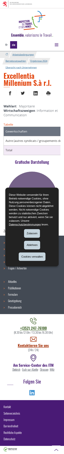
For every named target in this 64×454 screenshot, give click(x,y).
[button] (56, 45)
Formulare (13, 294)
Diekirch (16, 369)
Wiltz (52, 369)
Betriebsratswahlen (16, 61)
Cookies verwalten (32, 256)
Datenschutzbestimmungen (25, 224)
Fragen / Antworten (17, 268)
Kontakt (7, 407)
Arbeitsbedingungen (23, 54)
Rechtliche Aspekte (13, 433)
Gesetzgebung (15, 301)
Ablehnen (32, 244)
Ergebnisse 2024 (38, 61)
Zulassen (32, 233)
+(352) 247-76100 (33, 328)
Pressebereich (15, 307)
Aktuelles (12, 281)
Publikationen (14, 288)
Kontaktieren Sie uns (33, 345)
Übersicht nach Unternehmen (21, 67)
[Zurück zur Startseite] (7, 54)
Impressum (9, 420)
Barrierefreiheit (11, 426)
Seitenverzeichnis (12, 413)
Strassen (44, 369)
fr (6, 45)
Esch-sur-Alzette (30, 369)
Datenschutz (9, 439)
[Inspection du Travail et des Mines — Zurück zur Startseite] (32, 20)
